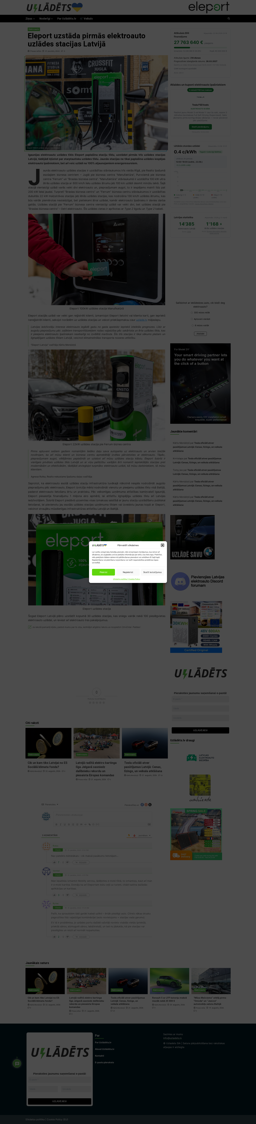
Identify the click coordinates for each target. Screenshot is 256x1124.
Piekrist (103, 572)
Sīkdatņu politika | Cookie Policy (126, 579)
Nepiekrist (128, 572)
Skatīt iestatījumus (152, 572)
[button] (162, 545)
